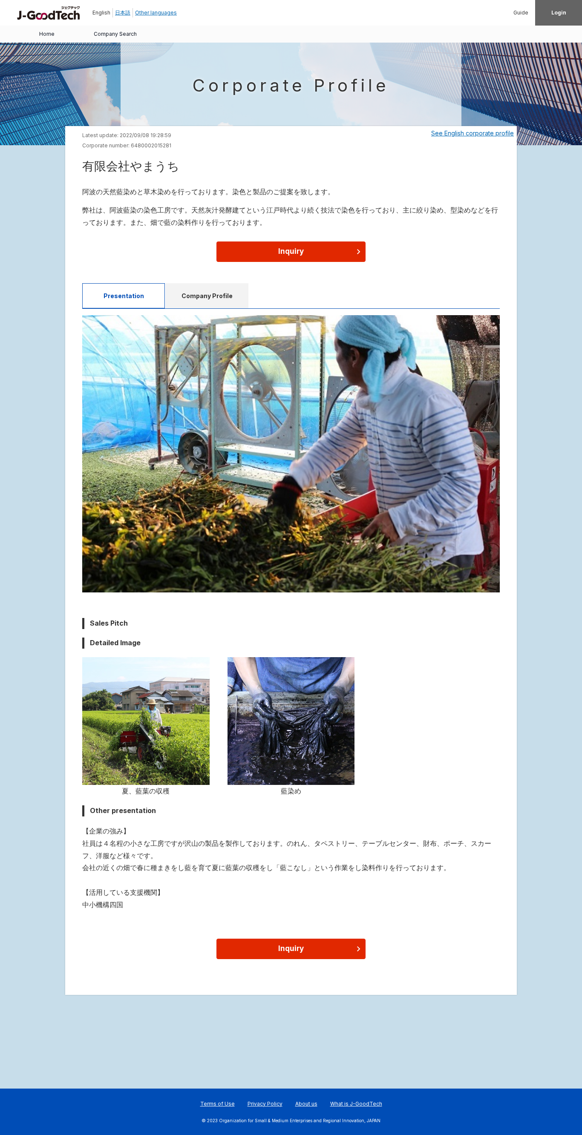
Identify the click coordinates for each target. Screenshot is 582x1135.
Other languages (156, 12)
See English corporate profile (472, 133)
